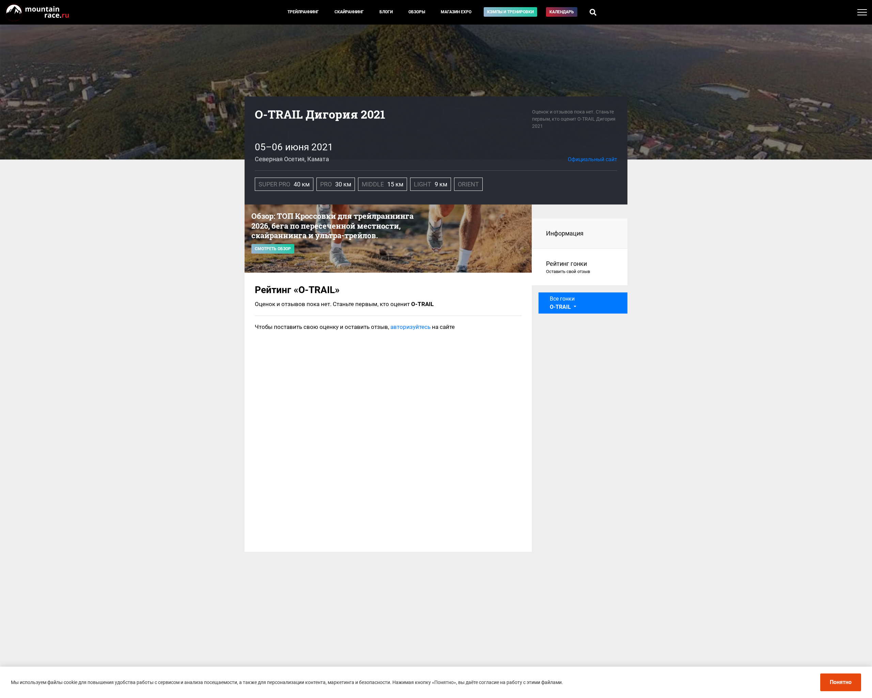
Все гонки (562, 302)
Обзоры (416, 12)
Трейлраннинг (303, 12)
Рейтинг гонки (568, 267)
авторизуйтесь (410, 326)
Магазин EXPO (456, 12)
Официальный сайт (592, 159)
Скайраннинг (349, 12)
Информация (564, 233)
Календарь (561, 12)
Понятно (841, 682)
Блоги (386, 12)
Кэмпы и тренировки (510, 12)
